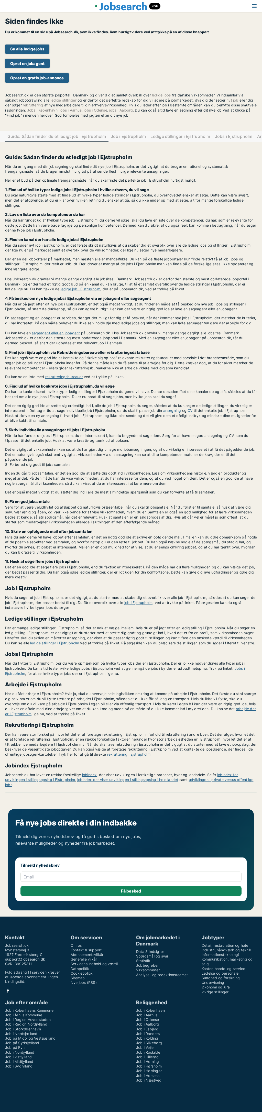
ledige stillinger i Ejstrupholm (54, 643)
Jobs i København (42, 110)
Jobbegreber (147, 965)
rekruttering (33, 105)
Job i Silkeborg (149, 1043)
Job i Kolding (147, 1038)
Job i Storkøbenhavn (23, 1029)
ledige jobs (161, 95)
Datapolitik (80, 968)
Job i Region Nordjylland (26, 1024)
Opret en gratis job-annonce (37, 77)
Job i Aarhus (146, 1015)
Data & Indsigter (150, 951)
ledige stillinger (63, 100)
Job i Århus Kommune (23, 1015)
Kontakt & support (86, 950)
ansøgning (172, 410)
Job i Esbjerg (147, 1029)
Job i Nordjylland (19, 1052)
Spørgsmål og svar (152, 956)
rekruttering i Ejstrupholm (128, 754)
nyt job (232, 100)
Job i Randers (148, 1033)
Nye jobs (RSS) (84, 982)
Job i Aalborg (147, 1024)
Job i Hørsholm (149, 1066)
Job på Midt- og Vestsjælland (30, 1038)
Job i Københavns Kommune (29, 1010)
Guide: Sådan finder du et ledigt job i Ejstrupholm (56, 136)
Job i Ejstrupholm (128, 136)
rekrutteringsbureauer (64, 377)
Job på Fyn (15, 1047)
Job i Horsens (148, 1075)
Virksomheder (148, 970)
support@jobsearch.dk (25, 959)
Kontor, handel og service (223, 968)
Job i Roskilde (148, 1052)
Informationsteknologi (220, 954)
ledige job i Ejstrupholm (81, 289)
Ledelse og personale (220, 973)
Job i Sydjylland (18, 1066)
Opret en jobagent (27, 63)
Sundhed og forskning (221, 978)
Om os (76, 945)
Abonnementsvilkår (87, 954)
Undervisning (213, 982)
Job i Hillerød (147, 1057)
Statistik (143, 961)
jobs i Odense (95, 110)
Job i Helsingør (149, 1071)
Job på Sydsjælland (22, 1043)
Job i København (150, 1010)
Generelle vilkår (84, 959)
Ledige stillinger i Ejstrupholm (180, 136)
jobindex (89, 775)
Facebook (8, 990)
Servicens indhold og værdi (94, 964)
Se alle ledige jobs (27, 49)
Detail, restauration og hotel (225, 945)
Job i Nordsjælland (21, 1033)
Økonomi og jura (216, 987)
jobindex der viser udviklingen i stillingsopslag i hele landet (127, 779)
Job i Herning (147, 1061)
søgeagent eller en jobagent (56, 333)
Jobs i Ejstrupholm (234, 136)
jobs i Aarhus (71, 110)
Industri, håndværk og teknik (227, 950)
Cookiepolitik (82, 973)
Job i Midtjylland (19, 1061)
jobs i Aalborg (121, 110)
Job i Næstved (149, 1080)
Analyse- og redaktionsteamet (162, 975)
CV (190, 410)
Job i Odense (147, 1019)
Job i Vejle (145, 1047)
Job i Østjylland (18, 1057)
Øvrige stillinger (215, 992)
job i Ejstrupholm (138, 602)
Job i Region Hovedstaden (28, 1019)
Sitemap (78, 978)
